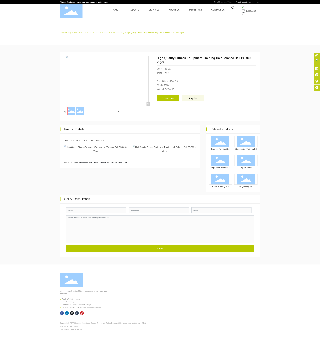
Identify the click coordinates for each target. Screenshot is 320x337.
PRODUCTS (74, 28)
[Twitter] (72, 313)
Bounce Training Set (220, 149)
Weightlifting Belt (246, 186)
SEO (144, 323)
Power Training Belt (220, 186)
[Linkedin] (67, 313)
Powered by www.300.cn (130, 323)
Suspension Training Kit (246, 149)
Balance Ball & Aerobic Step (113, 33)
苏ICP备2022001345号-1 (70, 326)
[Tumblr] (77, 313)
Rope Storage (246, 168)
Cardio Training (93, 33)
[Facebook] (62, 313)
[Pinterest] (82, 313)
